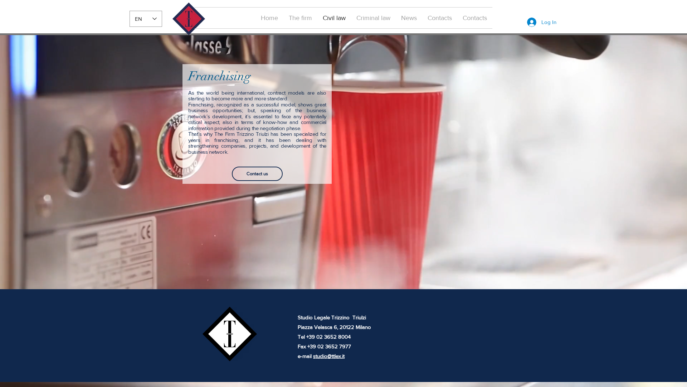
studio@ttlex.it (329, 356)
